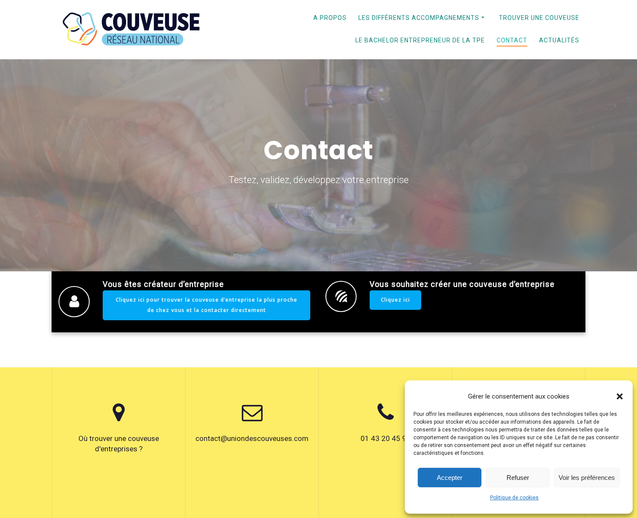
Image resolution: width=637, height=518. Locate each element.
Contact (512, 40)
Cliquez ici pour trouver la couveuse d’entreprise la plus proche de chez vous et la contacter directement (206, 305)
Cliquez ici (395, 299)
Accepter (449, 477)
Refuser (518, 477)
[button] (619, 396)
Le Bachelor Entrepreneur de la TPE (420, 40)
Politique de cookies (514, 498)
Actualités (559, 40)
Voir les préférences (587, 477)
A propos (330, 17)
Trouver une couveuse (539, 17)
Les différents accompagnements (418, 17)
